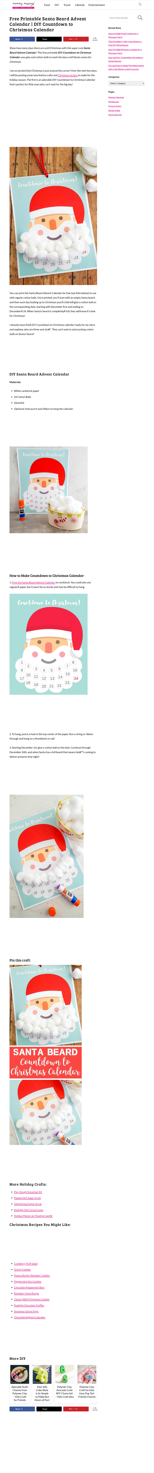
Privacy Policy (115, 106)
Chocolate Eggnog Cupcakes (29, 1317)
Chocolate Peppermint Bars (29, 1287)
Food (47, 4)
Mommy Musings (116, 97)
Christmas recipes (68, 75)
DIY (57, 4)
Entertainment (97, 4)
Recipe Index (114, 110)
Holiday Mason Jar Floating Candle (33, 1215)
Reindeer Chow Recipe (26, 1293)
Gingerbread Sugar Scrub (28, 1203)
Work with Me (115, 115)
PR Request (113, 102)
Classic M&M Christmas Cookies (31, 1299)
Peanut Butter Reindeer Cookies (32, 1275)
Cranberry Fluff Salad (26, 1263)
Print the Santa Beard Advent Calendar (33, 582)
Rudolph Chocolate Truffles (29, 1305)
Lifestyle (80, 4)
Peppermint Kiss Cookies (27, 1281)
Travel (67, 4)
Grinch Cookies (22, 1269)
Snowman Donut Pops (26, 1311)
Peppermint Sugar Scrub (27, 1197)
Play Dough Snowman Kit (28, 1191)
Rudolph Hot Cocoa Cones (28, 1209)
